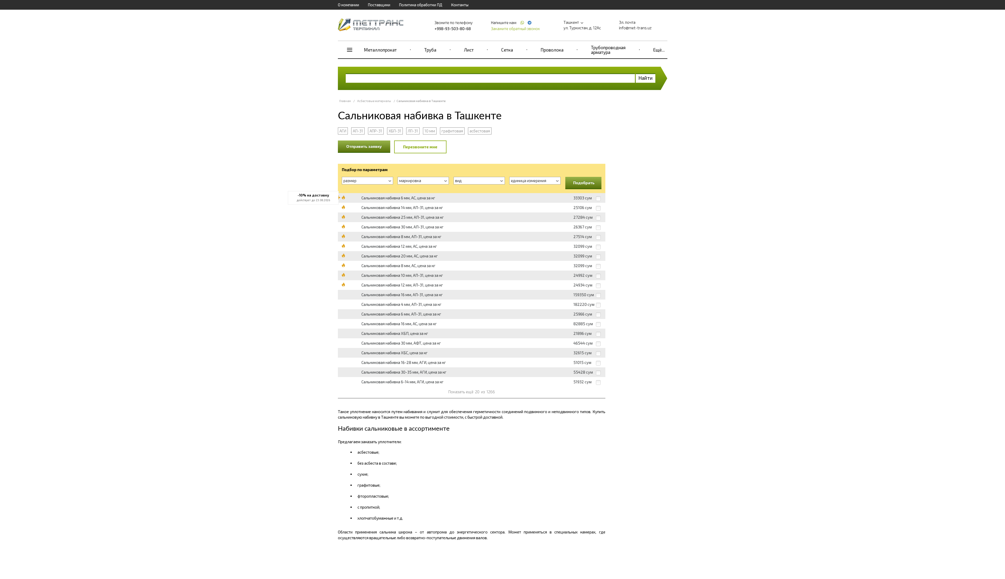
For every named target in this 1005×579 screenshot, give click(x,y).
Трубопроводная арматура (608, 49)
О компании (348, 4)
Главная (345, 101)
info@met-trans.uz (635, 27)
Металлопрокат (380, 49)
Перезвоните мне (420, 146)
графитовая (452, 130)
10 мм (430, 130)
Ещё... (659, 49)
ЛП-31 (413, 130)
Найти (645, 78)
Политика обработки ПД (420, 4)
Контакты (459, 4)
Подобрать (584, 182)
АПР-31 (376, 130)
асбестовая (480, 130)
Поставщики (379, 4)
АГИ (342, 130)
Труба (430, 49)
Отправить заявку (364, 146)
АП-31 (358, 130)
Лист (469, 49)
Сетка (507, 49)
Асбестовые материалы (374, 101)
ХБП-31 (395, 130)
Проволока (552, 49)
